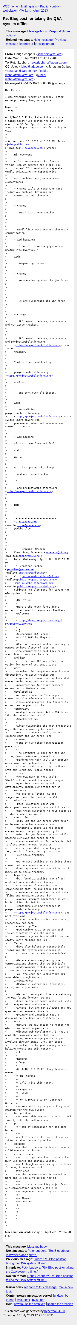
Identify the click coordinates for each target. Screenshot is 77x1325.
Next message (43, 39)
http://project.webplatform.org (38, 345)
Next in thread (44, 43)
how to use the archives (29, 1304)
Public (44, 6)
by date (58, 1295)
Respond (55, 31)
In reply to (26, 43)
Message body (37, 31)
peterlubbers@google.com (49, 62)
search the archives (60, 1304)
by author (38, 1299)
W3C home (10, 6)
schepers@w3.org (49, 54)
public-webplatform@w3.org (40, 576)
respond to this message (40, 1287)
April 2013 (41, 10)
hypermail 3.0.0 (54, 1311)
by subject (23, 1299)
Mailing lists (29, 6)
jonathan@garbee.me (21, 70)
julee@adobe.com (33, 66)
